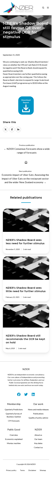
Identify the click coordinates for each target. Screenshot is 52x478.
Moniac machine (14, 443)
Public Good (13, 429)
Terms (22, 470)
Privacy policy (11, 470)
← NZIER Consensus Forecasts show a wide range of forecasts (27, 150)
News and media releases (38, 409)
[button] (43, 7)
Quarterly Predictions (14, 409)
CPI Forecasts (14, 421)
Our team (38, 439)
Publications (38, 413)
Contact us (38, 447)
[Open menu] (48, 7)
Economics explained (13, 439)
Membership (13, 404)
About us (38, 435)
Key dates (38, 443)
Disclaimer (32, 470)
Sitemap (43, 470)
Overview (14, 435)
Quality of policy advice (38, 418)
